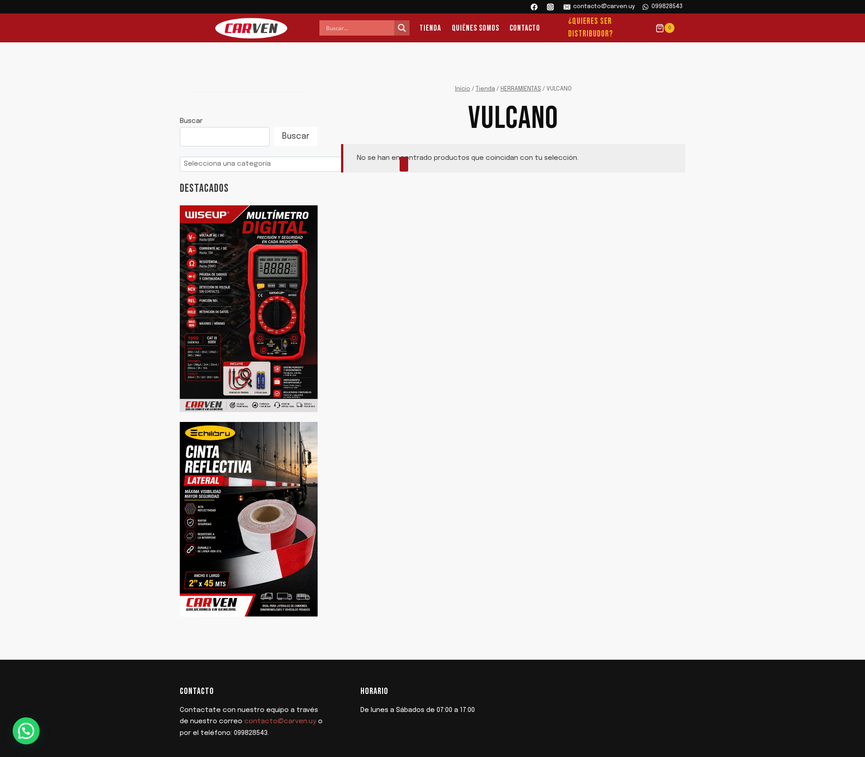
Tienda (430, 28)
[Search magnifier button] (402, 28)
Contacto (525, 28)
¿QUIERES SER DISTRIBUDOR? (590, 28)
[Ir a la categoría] (404, 164)
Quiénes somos (475, 28)
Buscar (191, 121)
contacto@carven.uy (280, 721)
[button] (26, 730)
